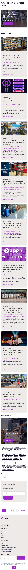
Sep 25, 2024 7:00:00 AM (8, 348)
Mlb (10, 64)
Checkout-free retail (8, 146)
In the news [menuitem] (4, 535)
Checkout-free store (8, 104)
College (21, 106)
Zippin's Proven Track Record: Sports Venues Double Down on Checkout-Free (13, 58)
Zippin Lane (16, 458)
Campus (17, 106)
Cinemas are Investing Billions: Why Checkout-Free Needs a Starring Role (13, 352)
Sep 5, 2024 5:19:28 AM (8, 390)
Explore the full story (8, 74)
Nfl (18, 62)
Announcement (7, 150)
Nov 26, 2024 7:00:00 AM (8, 221)
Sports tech (14, 64)
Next (22, 510)
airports (4, 460)
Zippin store (6, 62)
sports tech (18, 452)
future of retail (21, 454)
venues (16, 456)
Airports (9, 106)
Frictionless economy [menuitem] (6, 549)
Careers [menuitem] (3, 533)
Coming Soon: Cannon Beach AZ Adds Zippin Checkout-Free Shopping (13, 142)
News (5, 148)
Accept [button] (14, 567)
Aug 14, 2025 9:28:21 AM (8, 20)
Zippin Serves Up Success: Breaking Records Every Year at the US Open (13, 395)
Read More (8, 23)
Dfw (19, 233)
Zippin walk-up (6, 64)
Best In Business (21, 465)
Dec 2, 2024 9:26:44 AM (8, 179)
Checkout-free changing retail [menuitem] (8, 547)
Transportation (6, 233)
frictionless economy (7, 469)
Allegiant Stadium (10, 463)
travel (14, 465)
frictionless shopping (8, 452)
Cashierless (17, 148)
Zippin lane (12, 275)
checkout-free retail (7, 447)
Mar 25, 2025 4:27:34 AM (8, 54)
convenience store (21, 467)
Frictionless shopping (16, 104)
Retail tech (15, 62)
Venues (13, 274)
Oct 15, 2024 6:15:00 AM (8, 263)
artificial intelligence (14, 460)
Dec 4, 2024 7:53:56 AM (8, 138)
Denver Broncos (10, 467)
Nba (4, 191)
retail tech (17, 449)
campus (19, 463)
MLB (22, 460)
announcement (9, 456)
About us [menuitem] (3, 531)
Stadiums (10, 62)
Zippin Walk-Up (12, 454)
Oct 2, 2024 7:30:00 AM (8, 306)
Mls (17, 64)
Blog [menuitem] (2, 543)
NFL (21, 458)
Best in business (7, 189)
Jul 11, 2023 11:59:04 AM (8, 437)
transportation (6, 465)
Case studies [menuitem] (4, 545)
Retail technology (13, 431)
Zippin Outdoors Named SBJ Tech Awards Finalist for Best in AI (14, 183)
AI (2, 456)
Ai (10, 150)
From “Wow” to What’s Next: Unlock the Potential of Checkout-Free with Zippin (13, 310)
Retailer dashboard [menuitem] (6, 551)
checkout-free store (20, 447)
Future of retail (15, 146)
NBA (3, 463)
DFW (3, 467)
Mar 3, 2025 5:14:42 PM (8, 96)
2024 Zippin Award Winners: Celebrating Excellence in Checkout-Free (12, 100)
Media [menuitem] (2, 537)
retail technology (7, 458)
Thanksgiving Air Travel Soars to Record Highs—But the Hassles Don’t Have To (13, 225)
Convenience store (16, 231)
